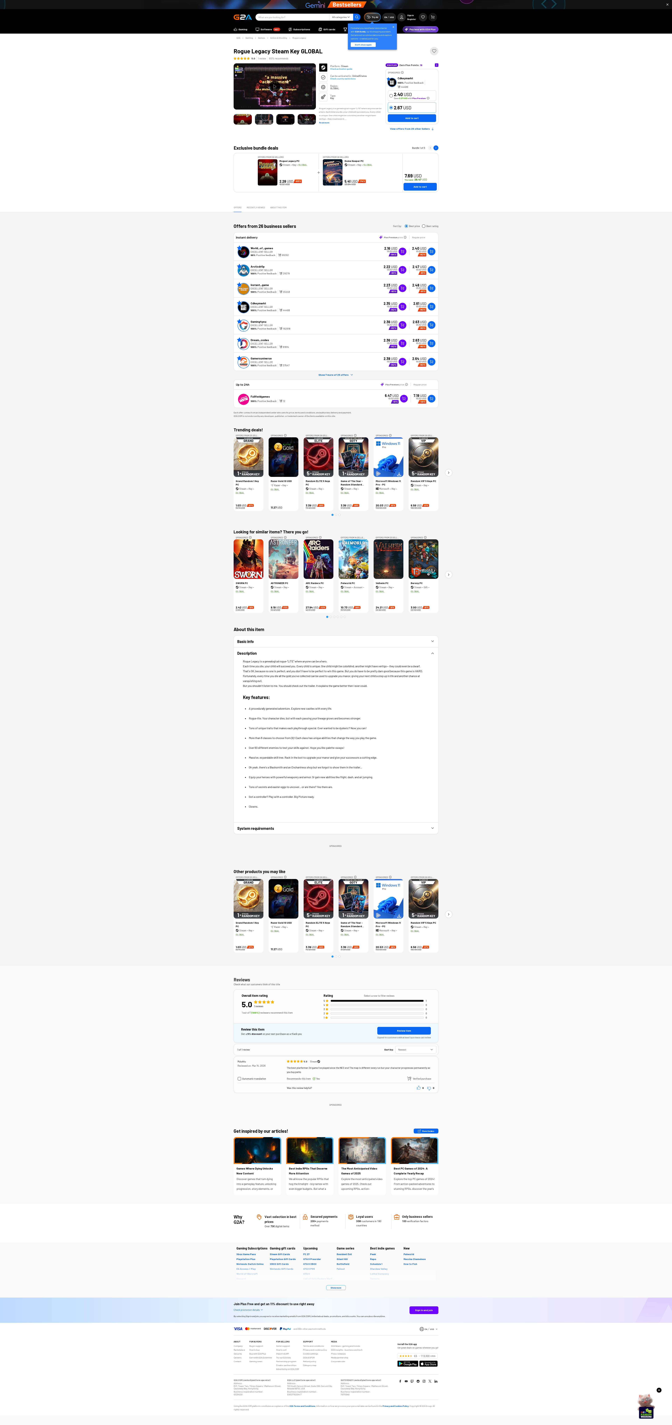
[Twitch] (412, 1381)
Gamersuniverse (261, 358)
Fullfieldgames (260, 396)
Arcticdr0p (258, 266)
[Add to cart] (431, 251)
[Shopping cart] (433, 17)
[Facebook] (400, 1381)
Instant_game (260, 284)
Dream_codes (260, 340)
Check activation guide (341, 69)
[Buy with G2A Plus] (402, 251)
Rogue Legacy (299, 38)
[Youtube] (406, 1381)
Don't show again (363, 44)
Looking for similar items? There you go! (271, 531)
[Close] (667, 4)
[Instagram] (424, 1381)
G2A (238, 38)
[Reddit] (418, 1381)
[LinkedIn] (435, 1381)
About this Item (278, 207)
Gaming (249, 38)
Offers (237, 207)
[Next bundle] (435, 147)
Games (261, 38)
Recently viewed (256, 207)
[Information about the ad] (402, 72)
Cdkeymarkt (405, 78)
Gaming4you (258, 321)
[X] (430, 1381)
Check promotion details (247, 1309)
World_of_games (262, 248)
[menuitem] (240, 29)
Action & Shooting (278, 38)
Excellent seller (262, 251)
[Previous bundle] (430, 147)
